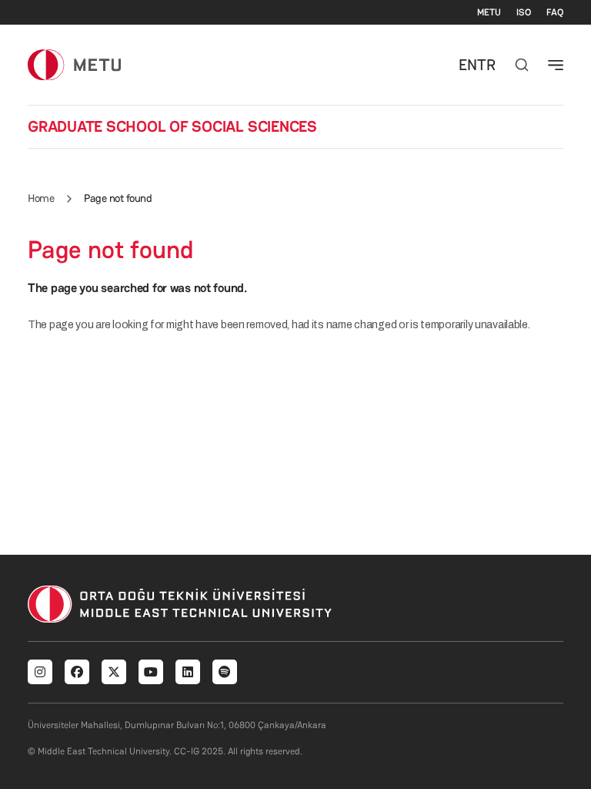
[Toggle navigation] (555, 64)
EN (468, 65)
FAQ (554, 12)
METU (489, 12)
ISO (523, 12)
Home (41, 198)
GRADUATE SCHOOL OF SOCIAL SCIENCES (172, 126)
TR (486, 65)
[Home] (74, 64)
